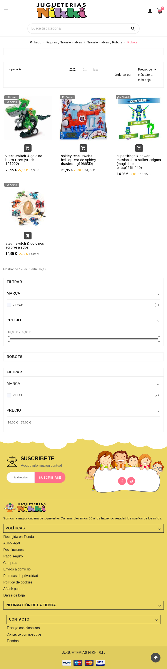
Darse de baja (14, 595)
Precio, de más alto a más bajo (148, 74)
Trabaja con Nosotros (23, 628)
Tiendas (13, 641)
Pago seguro (13, 556)
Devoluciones (13, 550)
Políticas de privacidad (20, 576)
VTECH (86, 304)
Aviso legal (11, 543)
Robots (15, 357)
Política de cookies (17, 582)
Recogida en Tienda (18, 537)
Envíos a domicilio (17, 569)
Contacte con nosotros (24, 634)
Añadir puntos (13, 589)
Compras (10, 563)
